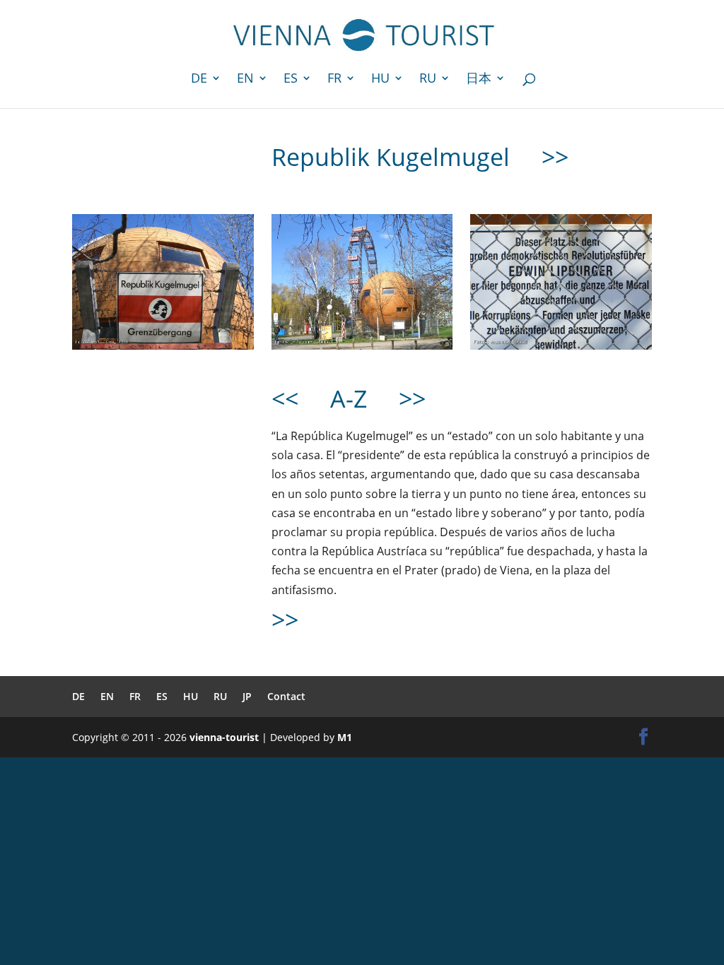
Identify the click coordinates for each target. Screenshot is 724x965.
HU (380, 79)
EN (245, 79)
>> (555, 157)
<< (285, 398)
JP (247, 696)
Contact (286, 696)
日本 (478, 79)
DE (199, 79)
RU (427, 79)
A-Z (348, 398)
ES (291, 79)
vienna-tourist (224, 737)
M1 (344, 737)
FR (334, 79)
